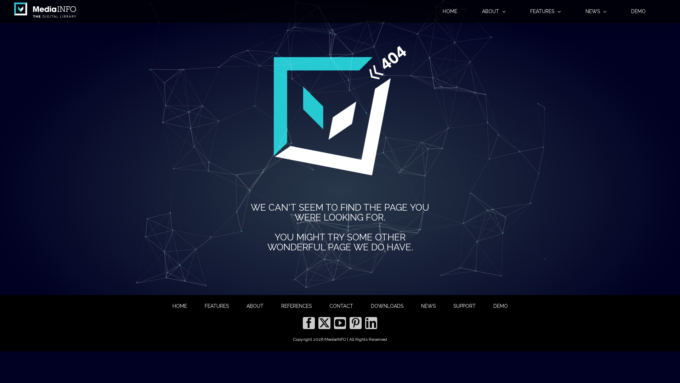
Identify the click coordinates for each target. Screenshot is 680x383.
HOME (179, 306)
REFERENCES (296, 306)
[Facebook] (309, 323)
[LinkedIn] (371, 323)
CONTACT (341, 306)
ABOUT (255, 306)
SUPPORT (464, 306)
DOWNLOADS (387, 306)
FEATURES (217, 306)
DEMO (500, 306)
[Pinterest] (356, 323)
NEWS (428, 306)
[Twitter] (324, 323)
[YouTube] (340, 323)
